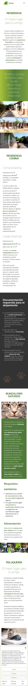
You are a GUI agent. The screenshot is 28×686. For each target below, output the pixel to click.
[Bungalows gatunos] (3, 547)
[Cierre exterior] (10, 552)
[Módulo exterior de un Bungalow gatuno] (10, 547)
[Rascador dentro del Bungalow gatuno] (24, 552)
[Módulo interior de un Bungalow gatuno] (24, 547)
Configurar (14, 677)
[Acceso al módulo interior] (17, 547)
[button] (25, 648)
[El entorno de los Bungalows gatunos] (17, 552)
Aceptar (14, 669)
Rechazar (14, 673)
